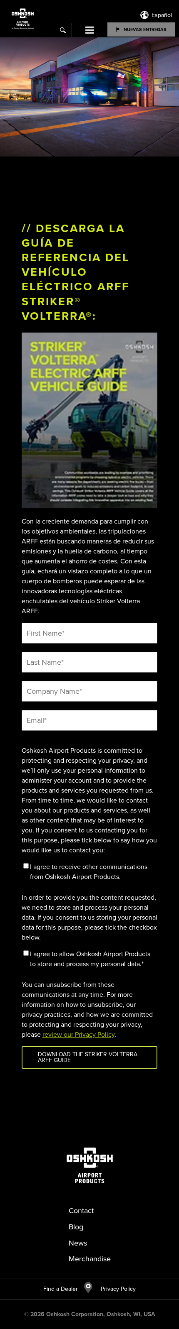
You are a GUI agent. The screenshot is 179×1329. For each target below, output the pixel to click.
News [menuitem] (78, 1243)
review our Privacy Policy (78, 1034)
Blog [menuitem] (76, 1226)
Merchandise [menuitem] (90, 1258)
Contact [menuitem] (81, 1210)
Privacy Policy (114, 1289)
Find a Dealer (60, 1289)
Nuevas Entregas (145, 29)
